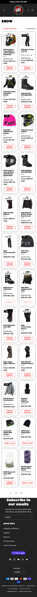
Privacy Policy (9, 541)
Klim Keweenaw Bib (9, 251)
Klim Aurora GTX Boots (8, 288)
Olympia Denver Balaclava (25, 400)
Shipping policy (12, 591)
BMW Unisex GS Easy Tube (9, 472)
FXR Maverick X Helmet (27, 130)
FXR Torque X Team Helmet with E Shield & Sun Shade (9, 52)
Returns (7, 537)
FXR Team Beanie (25, 251)
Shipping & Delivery (11, 528)
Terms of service (25, 588)
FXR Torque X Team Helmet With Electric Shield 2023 (8, 173)
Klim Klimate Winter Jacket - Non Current (27, 214)
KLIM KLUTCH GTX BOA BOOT (26, 94)
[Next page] (26, 493)
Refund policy (31, 585)
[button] (4, 10)
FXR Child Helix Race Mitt (9, 326)
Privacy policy (13, 588)
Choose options (9, 68)
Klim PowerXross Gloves (26, 326)
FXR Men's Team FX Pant (27, 50)
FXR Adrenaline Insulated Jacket (9, 93)
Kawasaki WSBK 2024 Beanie (7, 432)
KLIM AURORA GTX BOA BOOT (26, 171)
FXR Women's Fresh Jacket (8, 399)
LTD (23, 585)
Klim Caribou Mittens (8, 213)
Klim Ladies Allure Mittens (9, 362)
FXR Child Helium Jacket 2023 (26, 289)
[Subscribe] (31, 517)
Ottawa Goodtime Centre (14, 585)
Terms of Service (10, 545)
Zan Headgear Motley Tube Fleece (26, 468)
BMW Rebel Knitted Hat (25, 431)
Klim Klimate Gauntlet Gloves (27, 362)
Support (7, 533)
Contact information (25, 591)
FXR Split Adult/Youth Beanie (8, 131)
